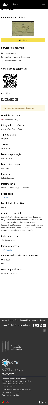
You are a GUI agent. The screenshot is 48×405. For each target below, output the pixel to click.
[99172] (23, 29)
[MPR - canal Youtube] (41, 325)
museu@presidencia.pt (22, 389)
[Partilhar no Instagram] (9, 99)
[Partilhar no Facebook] (3, 99)
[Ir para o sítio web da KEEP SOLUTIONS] (42, 402)
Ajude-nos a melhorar (21, 325)
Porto (5, 198)
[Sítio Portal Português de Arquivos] (12, 365)
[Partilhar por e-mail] (16, 99)
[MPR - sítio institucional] (44, 330)
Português (7, 250)
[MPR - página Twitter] (38, 325)
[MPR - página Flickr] (44, 325)
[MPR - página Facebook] (34, 325)
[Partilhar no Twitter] (6, 99)
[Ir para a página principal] (11, 4)
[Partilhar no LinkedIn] (13, 99)
